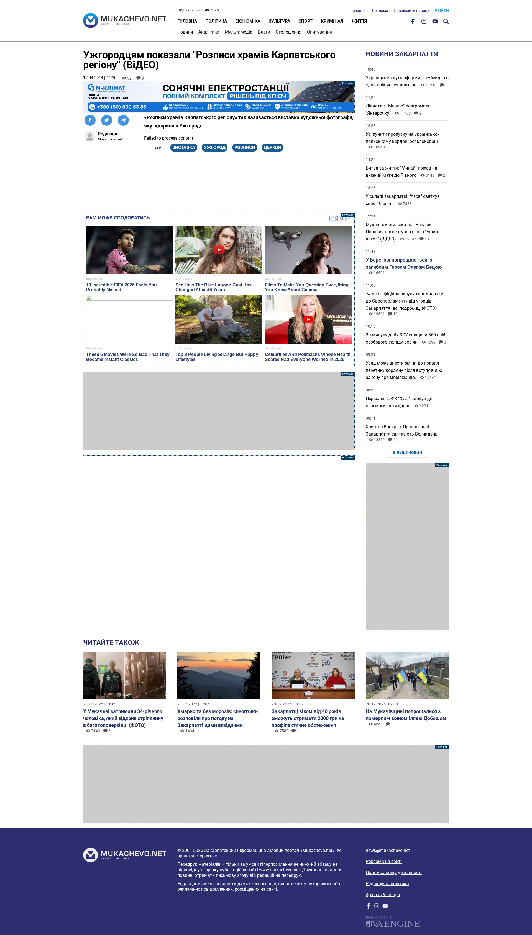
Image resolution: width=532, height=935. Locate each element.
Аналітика (208, 32)
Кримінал (332, 21)
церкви (272, 147)
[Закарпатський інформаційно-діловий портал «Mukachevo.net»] (124, 21)
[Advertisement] (218, 411)
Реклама (380, 10)
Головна (187, 21)
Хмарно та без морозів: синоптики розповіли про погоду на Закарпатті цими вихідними (217, 718)
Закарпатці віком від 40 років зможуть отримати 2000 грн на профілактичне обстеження (308, 718)
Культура (279, 21)
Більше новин (407, 452)
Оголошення (288, 32)
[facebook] (413, 22)
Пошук (446, 21)
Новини (185, 32)
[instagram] (424, 22)
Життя (359, 21)
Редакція (358, 10)
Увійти (442, 10)
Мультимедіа (238, 32)
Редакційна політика (387, 883)
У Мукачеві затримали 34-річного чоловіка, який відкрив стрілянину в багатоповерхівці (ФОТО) (123, 718)
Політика (216, 21)
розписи (244, 147)
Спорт (305, 21)
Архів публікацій (383, 894)
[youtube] (435, 22)
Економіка (247, 21)
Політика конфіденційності (394, 872)
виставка (183, 147)
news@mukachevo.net (388, 850)
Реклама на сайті (384, 861)
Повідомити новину (411, 10)
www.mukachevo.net (279, 869)
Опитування (319, 32)
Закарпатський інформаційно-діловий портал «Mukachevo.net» (269, 850)
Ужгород (215, 147)
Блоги (264, 32)
